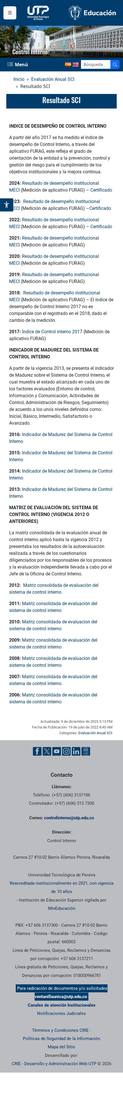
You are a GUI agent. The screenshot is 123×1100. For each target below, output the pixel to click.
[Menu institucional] (9, 12)
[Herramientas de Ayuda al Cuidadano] (86, 751)
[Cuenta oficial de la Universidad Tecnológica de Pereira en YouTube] (56, 751)
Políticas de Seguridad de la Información (61, 1038)
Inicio (18, 79)
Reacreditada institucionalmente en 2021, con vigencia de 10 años (62, 887)
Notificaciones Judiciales (61, 1013)
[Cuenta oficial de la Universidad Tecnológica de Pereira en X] (47, 751)
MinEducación (61, 908)
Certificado (101, 190)
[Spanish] (68, 65)
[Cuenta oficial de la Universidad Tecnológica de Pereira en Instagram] (66, 751)
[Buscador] (115, 64)
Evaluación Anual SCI (52, 79)
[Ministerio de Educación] (92, 13)
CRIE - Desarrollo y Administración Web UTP (54, 1063)
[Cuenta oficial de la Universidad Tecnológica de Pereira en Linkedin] (76, 751)
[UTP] (38, 13)
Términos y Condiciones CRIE (60, 1030)
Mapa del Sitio (61, 1046)
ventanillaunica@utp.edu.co (61, 996)
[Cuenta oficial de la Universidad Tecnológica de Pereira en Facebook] (37, 751)
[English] (75, 65)
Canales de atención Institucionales (62, 1005)
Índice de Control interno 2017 (52, 331)
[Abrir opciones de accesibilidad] (7, 205)
